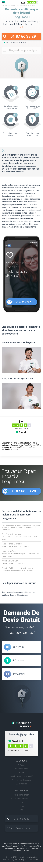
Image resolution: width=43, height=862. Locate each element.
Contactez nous (21, 769)
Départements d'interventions (21, 798)
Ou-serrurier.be (21, 784)
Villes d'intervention (21, 795)
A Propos (21, 765)
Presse (21, 772)
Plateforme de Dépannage (21, 780)
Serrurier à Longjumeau (19, 595)
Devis (21, 806)
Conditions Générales (28, 857)
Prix (21, 802)
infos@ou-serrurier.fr (21, 828)
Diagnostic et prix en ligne (23, 50)
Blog (21, 810)
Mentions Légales (10, 860)
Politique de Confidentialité (29, 860)
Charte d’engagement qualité (21, 776)
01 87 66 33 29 (23, 36)
